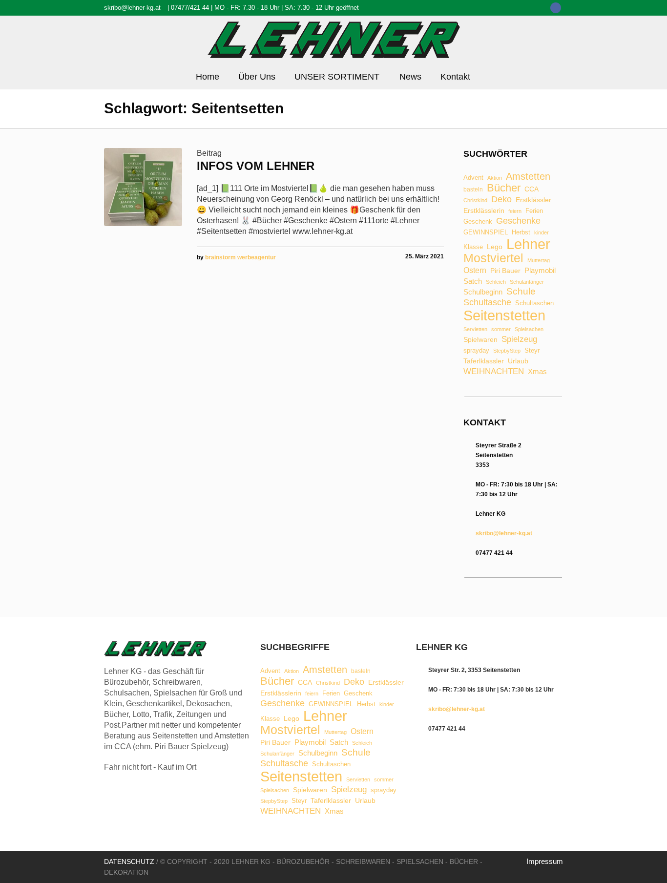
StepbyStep (507, 351)
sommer (501, 329)
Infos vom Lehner (255, 165)
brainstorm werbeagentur (240, 257)
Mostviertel (493, 258)
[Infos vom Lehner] (143, 187)
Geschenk (477, 221)
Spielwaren (480, 339)
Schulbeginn (482, 292)
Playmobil (540, 270)
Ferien (534, 211)
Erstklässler (533, 200)
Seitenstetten (504, 315)
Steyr (532, 351)
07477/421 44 (190, 7)
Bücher (504, 188)
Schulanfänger (527, 282)
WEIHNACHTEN (493, 372)
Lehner (528, 244)
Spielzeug (519, 340)
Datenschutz (129, 861)
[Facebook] (555, 7)
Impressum (544, 861)
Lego (494, 246)
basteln (473, 190)
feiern (514, 211)
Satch (472, 281)
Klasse (473, 247)
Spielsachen (529, 329)
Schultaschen (534, 303)
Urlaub (518, 361)
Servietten (475, 329)
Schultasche (487, 302)
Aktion (494, 178)
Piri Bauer (505, 271)
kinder (541, 232)
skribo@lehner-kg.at (132, 7)
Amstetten (528, 177)
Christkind (475, 200)
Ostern (474, 270)
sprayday (476, 351)
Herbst (521, 233)
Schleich (496, 282)
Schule (521, 291)
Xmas (537, 371)
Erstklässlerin (483, 211)
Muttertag (538, 260)
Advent (473, 178)
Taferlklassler (483, 361)
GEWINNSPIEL (485, 233)
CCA (531, 189)
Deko (501, 199)
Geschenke (518, 220)
